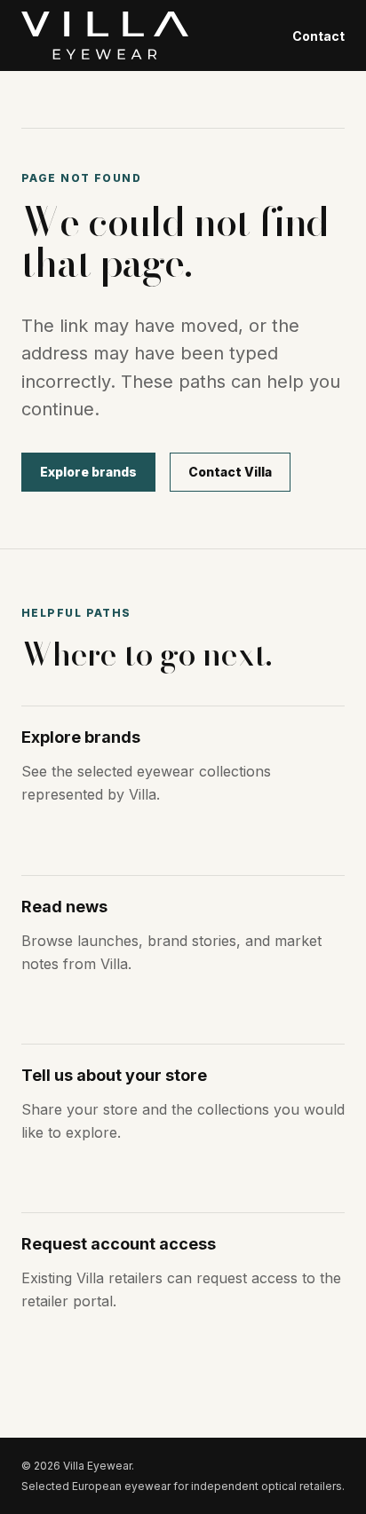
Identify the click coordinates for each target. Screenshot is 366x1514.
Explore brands (88, 471)
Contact (318, 35)
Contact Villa (230, 471)
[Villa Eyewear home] (104, 35)
